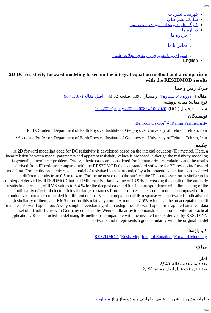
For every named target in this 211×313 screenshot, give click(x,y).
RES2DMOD (107, 236)
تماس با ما (177, 45)
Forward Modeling (190, 236)
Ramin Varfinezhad (188, 123)
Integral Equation (157, 236)
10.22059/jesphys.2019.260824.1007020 (130, 108)
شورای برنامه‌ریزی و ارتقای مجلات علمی (149, 55)
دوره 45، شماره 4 (175, 96)
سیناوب (103, 298)
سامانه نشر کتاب (182, 19)
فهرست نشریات (183, 14)
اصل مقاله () (84, 96)
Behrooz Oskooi (150, 123)
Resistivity (130, 236)
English (190, 60)
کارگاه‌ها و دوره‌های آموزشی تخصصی (164, 24)
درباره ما (190, 30)
